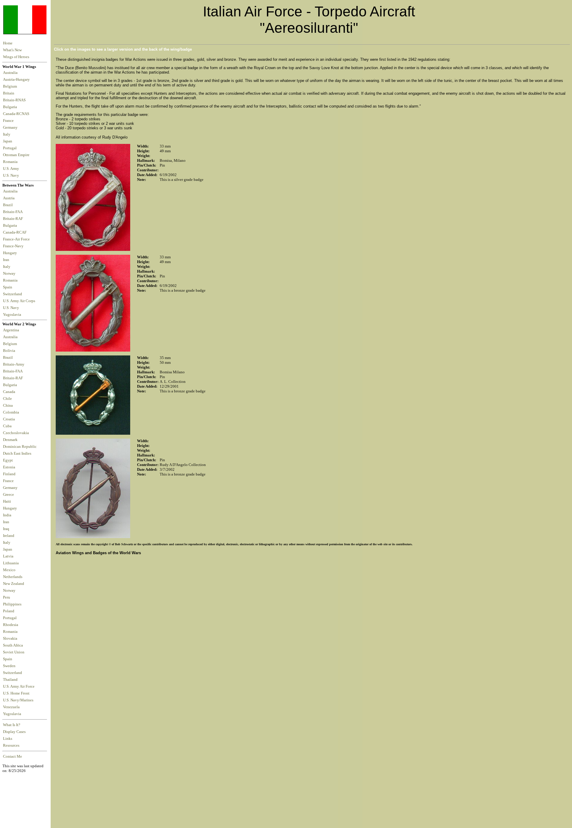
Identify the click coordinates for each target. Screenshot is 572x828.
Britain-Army (13, 364)
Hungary (11, 253)
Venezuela (11, 707)
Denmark (10, 440)
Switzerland (13, 294)
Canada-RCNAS (17, 114)
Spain (7, 287)
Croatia (9, 419)
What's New (12, 50)
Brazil (9, 205)
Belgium (11, 86)
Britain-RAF (14, 219)
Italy (7, 134)
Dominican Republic (20, 447)
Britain (9, 93)
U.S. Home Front (16, 693)
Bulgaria (11, 107)
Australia (11, 73)
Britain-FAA (13, 212)
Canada (9, 392)
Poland (8, 611)
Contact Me (12, 756)
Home (8, 43)
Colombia (11, 412)
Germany (11, 127)
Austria (9, 198)
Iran (7, 260)
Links (7, 739)
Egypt (8, 460)
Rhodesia (10, 625)
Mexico (9, 570)
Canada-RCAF (15, 232)
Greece (8, 495)
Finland (9, 474)
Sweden (9, 666)
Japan (8, 141)
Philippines (12, 604)
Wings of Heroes (16, 57)
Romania (11, 162)
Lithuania (11, 563)
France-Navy (14, 246)
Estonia (9, 467)
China (8, 405)
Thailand (10, 680)
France (9, 121)
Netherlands (12, 577)
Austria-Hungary (17, 79)
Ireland (8, 536)
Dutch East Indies (17, 453)
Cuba (7, 426)
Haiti (7, 501)
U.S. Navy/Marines (18, 700)
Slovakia (10, 638)
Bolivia (9, 351)
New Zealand (13, 584)
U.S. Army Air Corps (19, 301)
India (7, 515)
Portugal (10, 148)
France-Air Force (17, 239)
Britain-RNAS (15, 100)
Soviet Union (13, 652)
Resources (11, 745)
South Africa (13, 645)
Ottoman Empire (17, 155)
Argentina (11, 330)
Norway (10, 273)
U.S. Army (11, 169)
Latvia (8, 556)
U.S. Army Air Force (19, 686)
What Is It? (11, 725)
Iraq (6, 529)
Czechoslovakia (16, 433)
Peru (6, 597)
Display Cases (14, 732)
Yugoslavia (12, 315)
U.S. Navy (11, 175)
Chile (7, 399)
